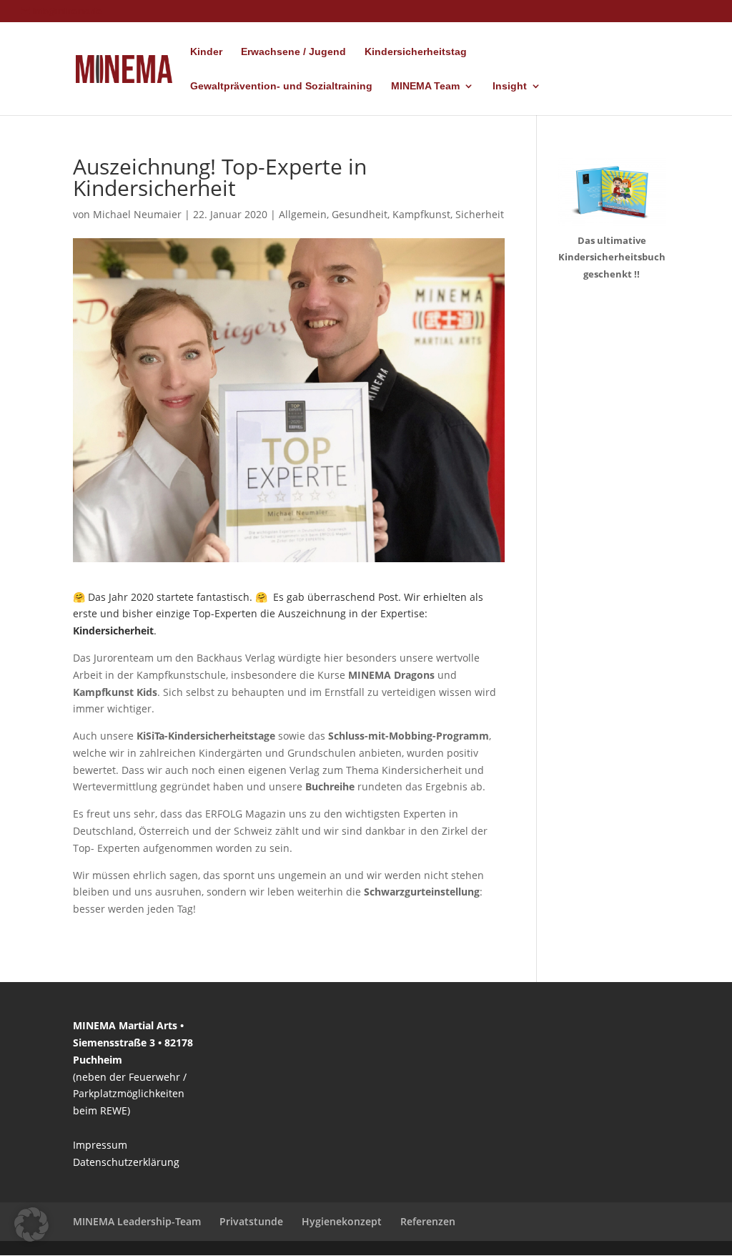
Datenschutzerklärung (126, 1162)
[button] (31, 1224)
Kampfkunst (421, 214)
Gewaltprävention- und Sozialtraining (281, 86)
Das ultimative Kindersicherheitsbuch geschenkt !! (612, 257)
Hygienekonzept (342, 1221)
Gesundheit (359, 214)
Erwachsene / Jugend (293, 51)
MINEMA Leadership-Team (137, 1221)
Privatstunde (251, 1221)
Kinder (206, 51)
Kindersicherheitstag (416, 51)
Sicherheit (479, 214)
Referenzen (427, 1221)
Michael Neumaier (137, 214)
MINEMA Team (425, 86)
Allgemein (303, 214)
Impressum (100, 1145)
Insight (510, 86)
